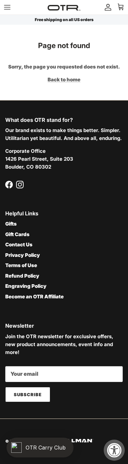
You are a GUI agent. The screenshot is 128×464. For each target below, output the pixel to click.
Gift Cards (17, 234)
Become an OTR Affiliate (34, 296)
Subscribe (28, 394)
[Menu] (7, 7)
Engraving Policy (26, 286)
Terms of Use (21, 265)
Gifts (11, 224)
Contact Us (18, 244)
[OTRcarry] (64, 7)
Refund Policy (22, 276)
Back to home (64, 79)
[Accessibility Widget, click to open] (114, 450)
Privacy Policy (22, 255)
